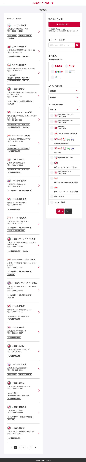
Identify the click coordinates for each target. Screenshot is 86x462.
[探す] (77, 45)
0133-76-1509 (17, 165)
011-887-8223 (17, 370)
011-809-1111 (17, 71)
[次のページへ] (35, 447)
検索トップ (10, 19)
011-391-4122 (17, 351)
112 (31, 447)
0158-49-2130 (17, 388)
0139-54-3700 (17, 312)
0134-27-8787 (17, 267)
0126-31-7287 (17, 205)
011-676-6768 (17, 141)
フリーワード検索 (56, 40)
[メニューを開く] (4, 3)
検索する (60, 211)
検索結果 (19, 19)
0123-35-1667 (17, 333)
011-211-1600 (17, 120)
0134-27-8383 (17, 291)
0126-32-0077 (17, 223)
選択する (53, 109)
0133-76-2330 (17, 186)
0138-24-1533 (17, 412)
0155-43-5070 (17, 434)
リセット (68, 211)
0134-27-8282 (17, 247)
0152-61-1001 (17, 97)
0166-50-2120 (17, 31)
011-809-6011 (17, 52)
